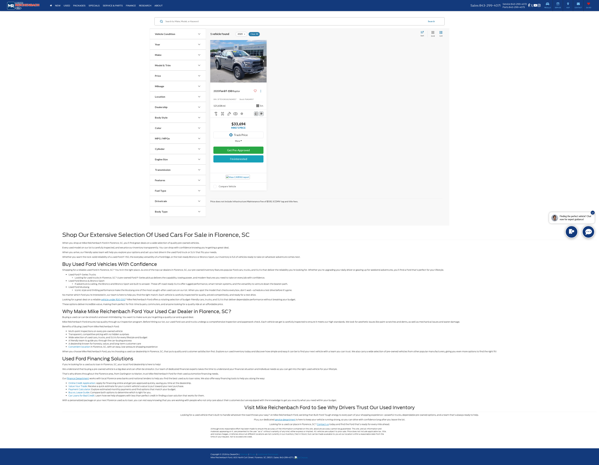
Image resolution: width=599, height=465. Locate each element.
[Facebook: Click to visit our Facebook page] (529, 5)
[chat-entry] (571, 232)
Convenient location (79, 346)
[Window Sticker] (261, 114)
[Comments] (256, 114)
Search (431, 21)
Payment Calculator (79, 389)
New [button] (58, 5)
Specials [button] (94, 5)
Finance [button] (131, 5)
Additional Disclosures (268, 454)
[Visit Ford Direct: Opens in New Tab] (301, 457)
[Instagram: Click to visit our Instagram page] (539, 5)
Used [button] (67, 5)
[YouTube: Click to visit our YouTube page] (535, 5)
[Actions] (260, 91)
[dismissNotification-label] (593, 213)
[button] (263, 61)
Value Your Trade (77, 386)
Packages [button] (79, 5)
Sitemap (244, 454)
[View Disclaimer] (242, 113)
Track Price (241, 135)
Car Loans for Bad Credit (81, 395)
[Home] (51, 5)
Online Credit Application (81, 383)
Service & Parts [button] (113, 5)
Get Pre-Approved (238, 150)
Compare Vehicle (227, 186)
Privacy (252, 454)
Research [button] (145, 5)
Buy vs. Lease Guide (78, 392)
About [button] (158, 5)
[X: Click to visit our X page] (532, 5)
